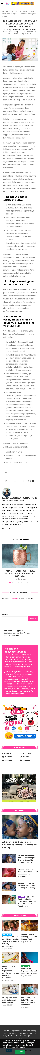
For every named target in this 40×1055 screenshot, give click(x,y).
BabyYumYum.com (29, 1031)
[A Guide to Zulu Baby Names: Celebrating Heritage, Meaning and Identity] (20, 827)
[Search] (38, 4)
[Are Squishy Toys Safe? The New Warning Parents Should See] (29, 989)
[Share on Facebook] (26, 481)
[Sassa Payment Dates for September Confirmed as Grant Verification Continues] (10, 957)
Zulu (16, 11)
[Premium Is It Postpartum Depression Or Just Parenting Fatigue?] (29, 957)
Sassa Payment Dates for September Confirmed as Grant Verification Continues (10, 972)
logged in (15, 599)
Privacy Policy (21, 1033)
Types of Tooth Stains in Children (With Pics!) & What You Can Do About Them (27, 901)
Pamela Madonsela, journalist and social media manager (19, 499)
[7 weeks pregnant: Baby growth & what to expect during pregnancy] (9, 872)
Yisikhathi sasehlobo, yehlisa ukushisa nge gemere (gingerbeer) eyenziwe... (20, 573)
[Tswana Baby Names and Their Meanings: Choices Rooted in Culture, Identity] (9, 858)
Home (8, 11)
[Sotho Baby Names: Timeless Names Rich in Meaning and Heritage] (9, 886)
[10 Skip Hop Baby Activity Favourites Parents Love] (10, 989)
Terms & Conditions (10, 1033)
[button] (4, 563)
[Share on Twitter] (28, 481)
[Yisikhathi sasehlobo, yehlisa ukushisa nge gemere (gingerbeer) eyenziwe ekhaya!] (20, 556)
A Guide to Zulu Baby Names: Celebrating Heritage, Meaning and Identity (20, 845)
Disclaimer (30, 1033)
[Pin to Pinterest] (30, 481)
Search (5, 614)
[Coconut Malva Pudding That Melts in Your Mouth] (29, 925)
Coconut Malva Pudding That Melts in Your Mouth (29, 936)
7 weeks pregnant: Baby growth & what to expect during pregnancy (28, 872)
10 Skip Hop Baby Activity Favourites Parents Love (10, 999)
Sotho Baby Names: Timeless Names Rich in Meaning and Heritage (27, 885)
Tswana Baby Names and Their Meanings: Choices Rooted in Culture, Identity (26, 858)
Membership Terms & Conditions (18, 1036)
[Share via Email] (33, 481)
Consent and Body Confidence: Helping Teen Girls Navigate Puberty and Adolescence (10, 940)
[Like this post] (23, 481)
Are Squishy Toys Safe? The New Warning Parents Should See (28, 1001)
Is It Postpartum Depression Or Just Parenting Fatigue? (29, 969)
